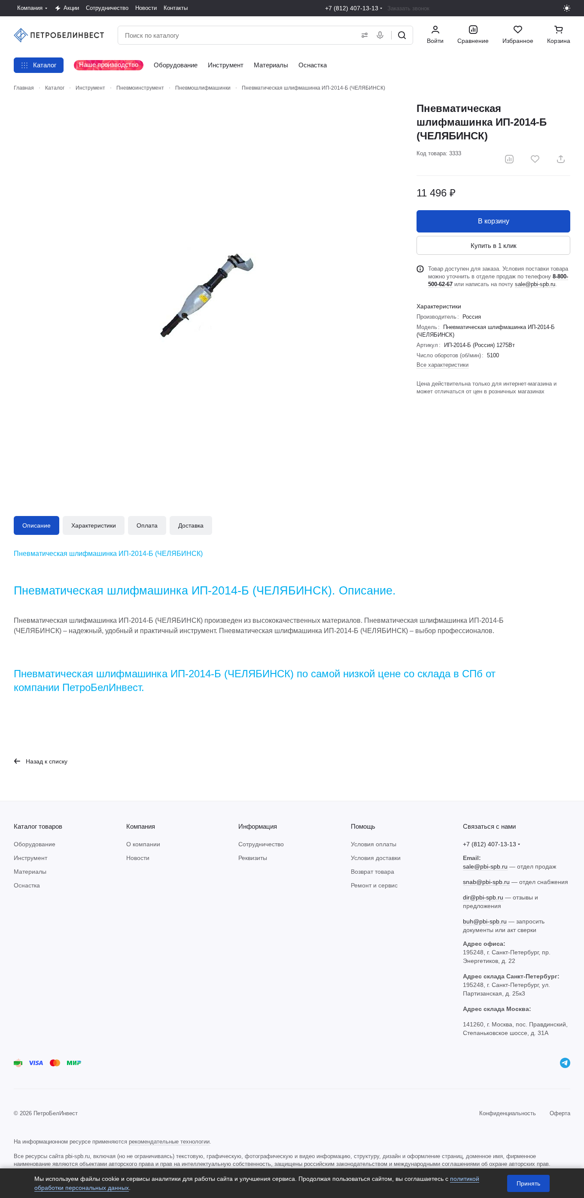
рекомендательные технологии (169, 1141)
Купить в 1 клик (494, 245)
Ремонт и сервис (374, 885)
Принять (528, 1183)
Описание (36, 525)
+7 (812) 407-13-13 (351, 8)
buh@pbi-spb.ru (485, 921)
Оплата (147, 525)
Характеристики (93, 525)
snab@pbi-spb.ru (486, 881)
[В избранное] (535, 159)
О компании (143, 844)
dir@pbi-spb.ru (483, 897)
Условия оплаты (373, 844)
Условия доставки (376, 857)
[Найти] (402, 35)
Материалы (30, 871)
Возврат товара (372, 871)
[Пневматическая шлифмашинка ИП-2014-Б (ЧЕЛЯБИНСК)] (206, 294)
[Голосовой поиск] (381, 35)
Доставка (191, 525)
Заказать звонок (408, 8)
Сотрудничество (261, 844)
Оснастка (27, 885)
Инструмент (30, 857)
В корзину (493, 221)
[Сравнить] (509, 159)
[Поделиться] (560, 159)
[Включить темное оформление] (566, 8)
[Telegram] (565, 1063)
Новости (137, 857)
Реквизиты (252, 857)
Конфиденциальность (507, 1113)
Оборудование (34, 844)
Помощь (363, 826)
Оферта (560, 1113)
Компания (140, 826)
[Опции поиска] (362, 35)
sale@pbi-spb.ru (535, 284)
